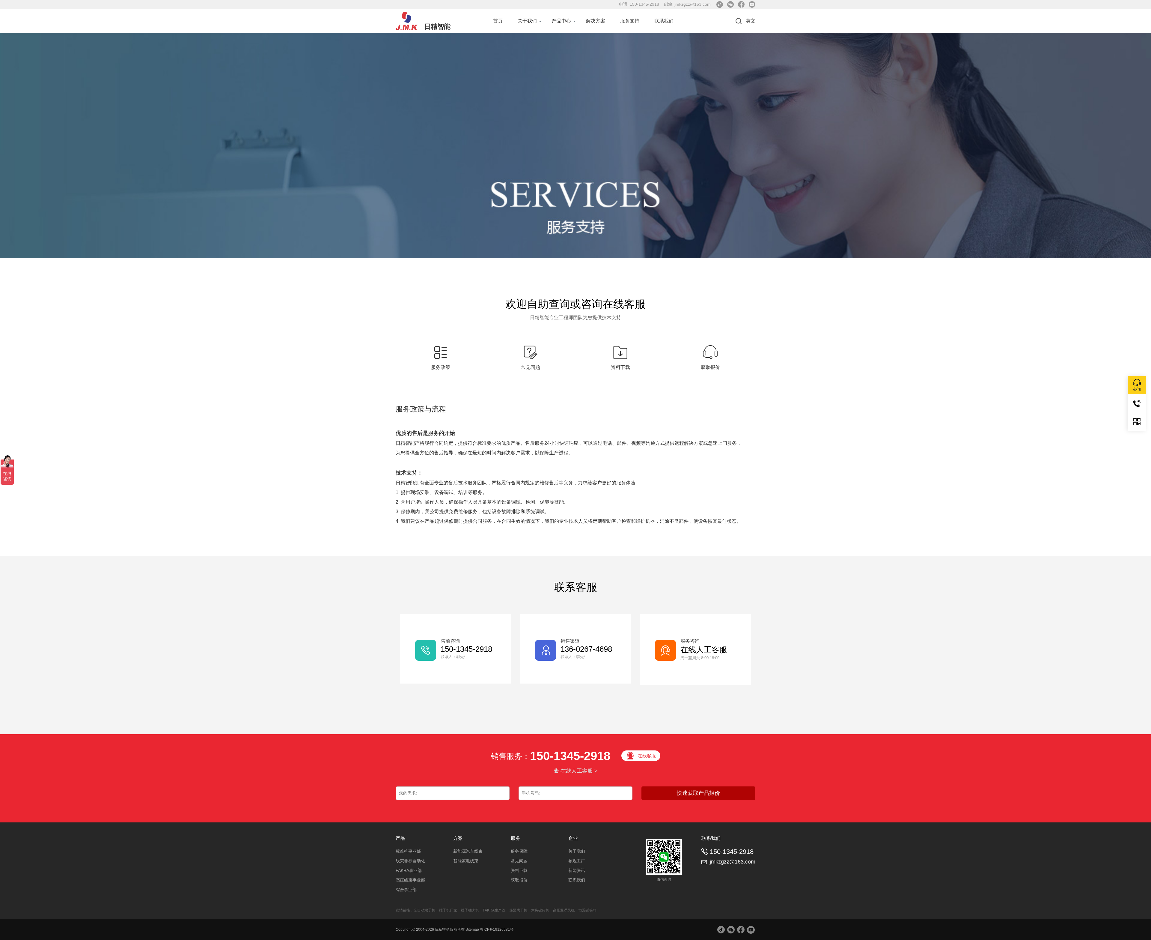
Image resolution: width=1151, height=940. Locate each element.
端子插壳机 (470, 910)
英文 (750, 20)
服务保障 (519, 851)
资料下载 (519, 870)
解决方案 (595, 20)
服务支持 (629, 20)
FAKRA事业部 (409, 870)
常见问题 (519, 860)
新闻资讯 (576, 870)
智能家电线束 (465, 860)
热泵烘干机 (518, 910)
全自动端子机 (424, 910)
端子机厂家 (448, 910)
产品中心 (561, 20)
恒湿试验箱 (587, 910)
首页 (498, 20)
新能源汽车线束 (468, 851)
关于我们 (527, 20)
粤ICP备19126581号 (496, 929)
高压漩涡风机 (564, 910)
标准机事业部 (408, 851)
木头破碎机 (540, 910)
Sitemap (472, 929)
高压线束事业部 (410, 880)
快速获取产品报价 (698, 793)
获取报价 (519, 880)
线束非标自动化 (410, 860)
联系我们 (664, 20)
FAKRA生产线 (494, 910)
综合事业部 (406, 889)
